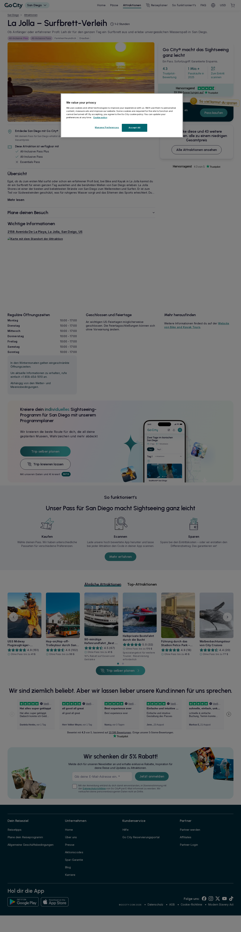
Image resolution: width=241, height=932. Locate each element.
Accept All (134, 127)
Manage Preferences (107, 127)
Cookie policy (100, 117)
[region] (122, 115)
